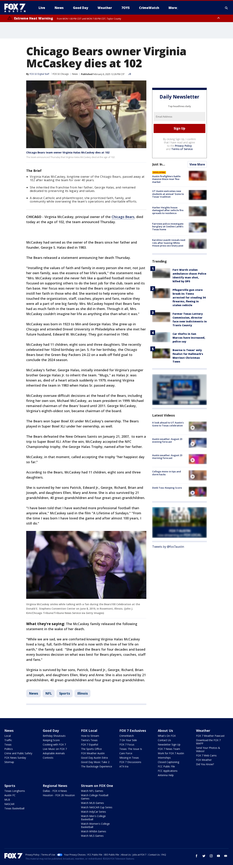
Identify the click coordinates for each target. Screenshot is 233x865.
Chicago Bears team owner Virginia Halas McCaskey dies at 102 (67, 152)
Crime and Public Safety (18, 753)
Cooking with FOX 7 (54, 744)
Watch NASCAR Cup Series (96, 807)
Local (7, 735)
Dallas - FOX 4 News (55, 791)
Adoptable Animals (54, 753)
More (173, 8)
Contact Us (164, 740)
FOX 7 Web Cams (206, 755)
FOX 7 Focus (126, 744)
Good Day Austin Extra (94, 757)
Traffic (8, 740)
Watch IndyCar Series (93, 811)
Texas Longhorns (14, 791)
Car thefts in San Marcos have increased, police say (189, 337)
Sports (64, 693)
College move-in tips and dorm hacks (166, 473)
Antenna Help (166, 775)
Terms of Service (182, 149)
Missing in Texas (129, 757)
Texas (7, 744)
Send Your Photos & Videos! (208, 749)
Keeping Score (51, 740)
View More (197, 164)
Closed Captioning (168, 762)
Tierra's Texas (89, 740)
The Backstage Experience (96, 766)
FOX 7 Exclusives (132, 730)
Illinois (82, 693)
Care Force (125, 753)
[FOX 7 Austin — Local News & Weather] (16, 7)
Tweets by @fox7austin (168, 547)
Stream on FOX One (97, 785)
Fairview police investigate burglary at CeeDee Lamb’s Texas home (167, 226)
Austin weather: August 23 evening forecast (167, 440)
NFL (48, 693)
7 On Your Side (128, 740)
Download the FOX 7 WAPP (208, 741)
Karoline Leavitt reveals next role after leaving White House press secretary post (168, 242)
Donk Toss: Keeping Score (167, 488)
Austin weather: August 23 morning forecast (167, 457)
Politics (8, 749)
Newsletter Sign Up (169, 744)
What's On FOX (167, 735)
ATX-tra (123, 766)
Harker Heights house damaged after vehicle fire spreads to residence (167, 210)
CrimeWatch (126, 735)
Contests (48, 757)
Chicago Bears (123, 217)
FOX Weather (204, 760)
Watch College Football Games (94, 796)
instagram (211, 856)
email (226, 856)
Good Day (51, 730)
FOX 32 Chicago (61, 74)
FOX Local (89, 730)
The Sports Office (91, 749)
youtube (218, 856)
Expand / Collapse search (226, 8)
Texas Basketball (14, 808)
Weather (203, 730)
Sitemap (9, 762)
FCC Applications (167, 770)
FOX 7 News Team (169, 749)
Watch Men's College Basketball (93, 817)
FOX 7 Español (89, 744)
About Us (165, 730)
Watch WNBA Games (93, 831)
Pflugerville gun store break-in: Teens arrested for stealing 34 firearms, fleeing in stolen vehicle (189, 297)
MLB (7, 799)
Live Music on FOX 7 (55, 749)
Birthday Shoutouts (54, 735)
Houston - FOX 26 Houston (59, 795)
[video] (198, 426)
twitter (204, 856)
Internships (164, 757)
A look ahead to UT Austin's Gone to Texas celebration (168, 424)
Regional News (55, 785)
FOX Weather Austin (93, 753)
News (75, 74)
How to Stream (90, 735)
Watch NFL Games (92, 791)
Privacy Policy (183, 145)
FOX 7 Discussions (130, 762)
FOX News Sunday (15, 757)
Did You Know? (205, 764)
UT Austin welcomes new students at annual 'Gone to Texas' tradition (168, 194)
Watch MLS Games (92, 835)
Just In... (158, 164)
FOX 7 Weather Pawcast (210, 735)
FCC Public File (166, 766)
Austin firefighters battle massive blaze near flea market (166, 179)
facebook (197, 856)
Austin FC (9, 795)
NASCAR (9, 804)
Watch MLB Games (92, 803)
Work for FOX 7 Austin (171, 753)
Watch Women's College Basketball (95, 825)
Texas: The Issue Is (130, 749)
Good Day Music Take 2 (95, 762)
